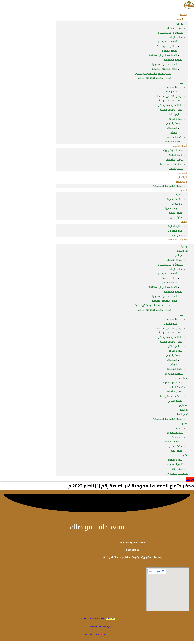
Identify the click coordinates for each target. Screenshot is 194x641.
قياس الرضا (181, 181)
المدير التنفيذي (169, 91)
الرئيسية (184, 246)
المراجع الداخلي (175, 114)
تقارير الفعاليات (175, 230)
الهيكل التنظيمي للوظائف (170, 100)
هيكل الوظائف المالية (171, 109)
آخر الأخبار (183, 410)
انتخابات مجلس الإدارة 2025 (163, 55)
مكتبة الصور (176, 217)
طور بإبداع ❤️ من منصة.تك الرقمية (97, 634)
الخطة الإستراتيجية (174, 373)
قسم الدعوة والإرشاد (172, 150)
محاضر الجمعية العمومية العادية (154, 78)
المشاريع (183, 405)
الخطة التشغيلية (175, 137)
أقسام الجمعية (180, 146)
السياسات (172, 128)
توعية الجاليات (176, 155)
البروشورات (177, 203)
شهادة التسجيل (175, 28)
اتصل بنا (179, 194)
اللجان (180, 82)
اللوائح (173, 132)
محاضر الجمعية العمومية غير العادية (153, 73)
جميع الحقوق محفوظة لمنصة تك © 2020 (97, 626)
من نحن (179, 23)
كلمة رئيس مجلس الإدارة (170, 32)
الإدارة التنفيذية (175, 87)
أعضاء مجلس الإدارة (167, 41)
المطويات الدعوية (174, 208)
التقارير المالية (176, 119)
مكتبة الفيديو (176, 212)
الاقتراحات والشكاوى (177, 239)
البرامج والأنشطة (174, 159)
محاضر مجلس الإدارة (167, 46)
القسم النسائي (175, 168)
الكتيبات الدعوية (175, 199)
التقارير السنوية (175, 226)
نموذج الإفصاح (169, 50)
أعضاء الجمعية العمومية (164, 64)
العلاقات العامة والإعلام (170, 164)
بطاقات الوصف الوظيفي (170, 105)
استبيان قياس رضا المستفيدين (168, 186)
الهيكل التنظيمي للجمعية (170, 96)
